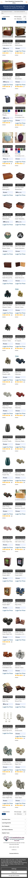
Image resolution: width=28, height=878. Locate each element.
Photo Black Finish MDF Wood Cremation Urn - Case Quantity (20, 574)
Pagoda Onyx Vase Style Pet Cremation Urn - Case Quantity (7, 633)
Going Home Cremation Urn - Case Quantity (7, 763)
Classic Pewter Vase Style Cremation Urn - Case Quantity (20, 797)
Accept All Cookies (14, 875)
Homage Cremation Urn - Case (20, 155)
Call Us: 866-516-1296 (14, 847)
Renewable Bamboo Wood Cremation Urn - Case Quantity (20, 507)
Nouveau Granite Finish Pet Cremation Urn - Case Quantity (7, 440)
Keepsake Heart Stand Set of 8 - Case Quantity (7, 730)
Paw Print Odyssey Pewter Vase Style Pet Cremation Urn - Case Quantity (20, 474)
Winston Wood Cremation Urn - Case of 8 (7, 44)
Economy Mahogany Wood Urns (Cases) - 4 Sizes (6, 188)
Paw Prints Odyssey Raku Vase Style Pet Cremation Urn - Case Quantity (7, 507)
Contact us (14, 849)
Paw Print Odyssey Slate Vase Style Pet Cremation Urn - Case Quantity (20, 440)
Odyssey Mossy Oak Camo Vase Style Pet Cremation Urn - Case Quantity (20, 541)
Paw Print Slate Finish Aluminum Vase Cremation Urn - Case (20, 247)
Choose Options (20, 41)
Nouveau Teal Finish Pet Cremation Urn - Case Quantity (7, 474)
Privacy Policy (4, 865)
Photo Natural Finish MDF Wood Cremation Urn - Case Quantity (7, 604)
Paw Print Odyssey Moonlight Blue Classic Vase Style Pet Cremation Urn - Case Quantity (20, 373)
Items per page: (17, 16)
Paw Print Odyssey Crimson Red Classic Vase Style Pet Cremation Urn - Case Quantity (20, 407)
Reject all (14, 872)
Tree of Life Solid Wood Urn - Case (20, 277)
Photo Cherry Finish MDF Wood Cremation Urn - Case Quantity (7, 574)
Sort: (15, 18)
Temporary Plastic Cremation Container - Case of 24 (5, 114)
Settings (14, 869)
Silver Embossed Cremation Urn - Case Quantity (20, 730)
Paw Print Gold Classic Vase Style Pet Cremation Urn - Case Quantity (20, 306)
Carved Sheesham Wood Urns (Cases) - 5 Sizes (18, 78)
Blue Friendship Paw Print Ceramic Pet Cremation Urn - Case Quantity (20, 604)
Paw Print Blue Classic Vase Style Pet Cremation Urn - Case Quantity (7, 306)
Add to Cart (7, 41)
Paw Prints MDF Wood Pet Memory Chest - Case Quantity (20, 700)
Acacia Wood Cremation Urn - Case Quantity (7, 667)
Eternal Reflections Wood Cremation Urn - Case (20, 44)
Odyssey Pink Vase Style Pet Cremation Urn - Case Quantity (7, 541)
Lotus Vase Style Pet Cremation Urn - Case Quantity (20, 763)
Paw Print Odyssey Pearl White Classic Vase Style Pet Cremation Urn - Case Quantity (7, 407)
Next (4, 18)
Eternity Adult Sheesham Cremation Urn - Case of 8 (20, 188)
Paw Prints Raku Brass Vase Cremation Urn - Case (7, 247)
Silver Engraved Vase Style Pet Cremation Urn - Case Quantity (7, 797)
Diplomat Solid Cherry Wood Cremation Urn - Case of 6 (7, 78)
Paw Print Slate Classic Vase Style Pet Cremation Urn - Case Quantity (7, 340)
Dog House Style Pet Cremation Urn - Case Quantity (7, 700)
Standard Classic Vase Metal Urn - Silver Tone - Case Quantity (19, 667)
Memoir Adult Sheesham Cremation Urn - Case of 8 (7, 218)
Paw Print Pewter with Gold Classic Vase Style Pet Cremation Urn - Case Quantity (7, 373)
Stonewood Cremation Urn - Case (20, 116)
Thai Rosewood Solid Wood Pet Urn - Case (7, 277)
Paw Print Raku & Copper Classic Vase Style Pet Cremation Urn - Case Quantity (20, 340)
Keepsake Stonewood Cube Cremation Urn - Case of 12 (7, 155)
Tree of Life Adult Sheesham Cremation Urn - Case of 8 (20, 218)
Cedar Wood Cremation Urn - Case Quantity (20, 633)
